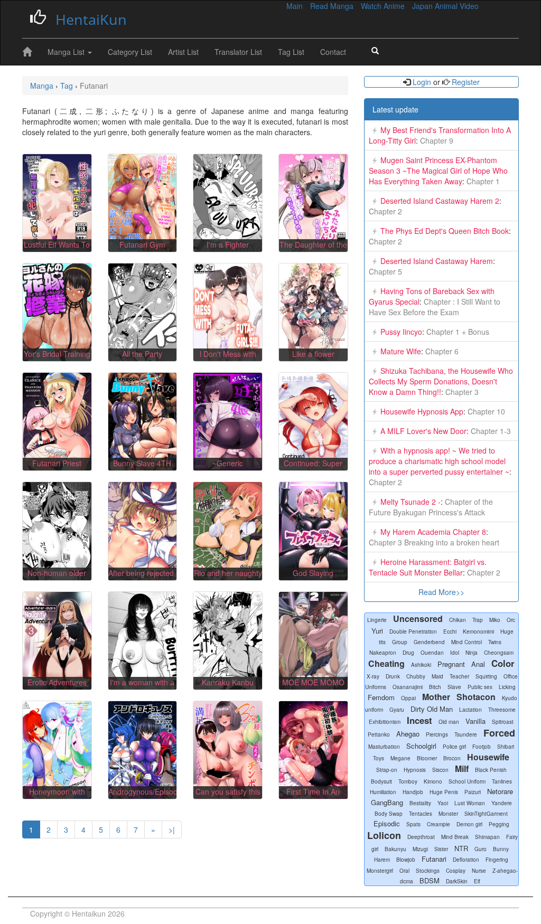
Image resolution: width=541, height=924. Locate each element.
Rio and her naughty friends (228, 578)
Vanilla (475, 721)
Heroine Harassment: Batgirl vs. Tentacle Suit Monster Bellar (428, 567)
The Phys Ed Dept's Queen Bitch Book (444, 230)
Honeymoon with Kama (57, 796)
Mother (436, 697)
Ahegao (407, 734)
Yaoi (442, 803)
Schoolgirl (421, 746)
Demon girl (469, 824)
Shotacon (476, 697)
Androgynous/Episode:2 (148, 791)
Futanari (434, 859)
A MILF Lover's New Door (423, 431)
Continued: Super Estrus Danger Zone (313, 468)
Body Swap (389, 813)
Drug (408, 652)
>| (172, 829)
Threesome (502, 709)
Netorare (500, 791)
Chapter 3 (461, 391)
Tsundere (465, 734)
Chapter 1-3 (490, 431)
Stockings (428, 870)
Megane (400, 758)
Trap (477, 620)
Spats (413, 824)
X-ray (373, 676)
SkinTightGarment (486, 813)
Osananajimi (408, 687)
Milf (462, 768)
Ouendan (432, 652)
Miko (494, 620)
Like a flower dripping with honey (313, 359)
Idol (454, 652)
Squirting (486, 676)
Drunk (393, 676)
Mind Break (455, 837)
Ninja (471, 652)
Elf (477, 881)
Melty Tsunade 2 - (410, 501)
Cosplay (455, 870)
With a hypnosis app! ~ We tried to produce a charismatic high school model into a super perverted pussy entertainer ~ (439, 461)
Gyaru (396, 709)
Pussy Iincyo (401, 331)
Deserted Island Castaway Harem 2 (439, 200)
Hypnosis (415, 770)
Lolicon (384, 835)
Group (399, 642)
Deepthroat (421, 837)
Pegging (499, 824)
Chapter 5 (385, 271)
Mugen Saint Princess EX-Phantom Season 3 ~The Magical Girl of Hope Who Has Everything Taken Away (438, 170)
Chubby (415, 676)
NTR (461, 848)
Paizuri (472, 792)
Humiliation (383, 792)
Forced (499, 733)
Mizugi (420, 849)
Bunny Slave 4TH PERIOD (142, 468)
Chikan (457, 620)
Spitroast (503, 721)
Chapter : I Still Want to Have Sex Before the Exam (434, 306)
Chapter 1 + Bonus (456, 331)
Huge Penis (444, 792)
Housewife (488, 757)
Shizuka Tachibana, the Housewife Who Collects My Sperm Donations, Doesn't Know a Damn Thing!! (441, 381)
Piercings (437, 734)
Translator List (238, 51)
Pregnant (451, 664)
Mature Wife (400, 351)
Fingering (497, 859)
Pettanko (379, 734)
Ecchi (449, 631)
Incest (419, 720)
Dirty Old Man (432, 709)
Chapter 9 (435, 140)
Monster (448, 813)
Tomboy (407, 781)
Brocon (452, 758)
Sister (441, 849)
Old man (449, 721)
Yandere (501, 803)
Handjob (413, 792)
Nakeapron (382, 652)
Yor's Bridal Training (57, 353)
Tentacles (420, 813)
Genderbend (429, 642)
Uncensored (418, 618)
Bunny (501, 849)
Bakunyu (395, 849)
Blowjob (405, 859)
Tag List (291, 51)
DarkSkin (457, 881)
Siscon (440, 770)
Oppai (408, 698)
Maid (437, 676)
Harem (382, 859)
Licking (507, 687)
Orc (511, 620)
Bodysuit (381, 781)
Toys (378, 758)
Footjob (481, 746)
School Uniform (467, 781)
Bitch (435, 687)
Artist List (183, 51)
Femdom (381, 697)
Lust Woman (469, 803)
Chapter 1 (482, 181)
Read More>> (441, 592)
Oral (404, 870)
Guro (480, 849)
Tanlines (502, 781)
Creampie (438, 824)
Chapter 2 (385, 211)
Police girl (454, 746)
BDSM (429, 880)
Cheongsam (499, 652)
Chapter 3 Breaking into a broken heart (434, 542)
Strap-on (386, 770)
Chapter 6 (441, 351)
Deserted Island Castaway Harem (436, 261)
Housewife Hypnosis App (421, 411)
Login (422, 82)
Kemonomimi (478, 631)
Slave (454, 687)
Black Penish (491, 770)
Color (503, 663)
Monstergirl (380, 870)
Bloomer (427, 758)
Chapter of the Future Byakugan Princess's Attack (431, 506)
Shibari (505, 746)
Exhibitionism (384, 721)
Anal (478, 664)
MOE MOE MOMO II (313, 687)
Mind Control (466, 642)
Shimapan (487, 837)
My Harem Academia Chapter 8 (433, 531)
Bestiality (420, 803)
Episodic (387, 823)
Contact (333, 51)
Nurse (479, 870)
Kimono (433, 781)
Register (465, 82)
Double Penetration (413, 631)
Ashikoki (421, 664)
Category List (130, 51)
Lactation (470, 709)
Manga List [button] (67, 51)
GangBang (387, 802)
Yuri (377, 631)
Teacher (459, 676)
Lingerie (377, 620)
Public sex (480, 687)
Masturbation (384, 746)
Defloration (466, 859)
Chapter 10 (485, 411)
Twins (494, 642)
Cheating (386, 663)
